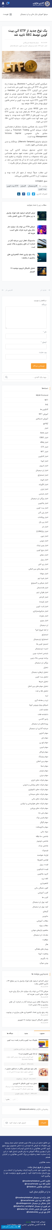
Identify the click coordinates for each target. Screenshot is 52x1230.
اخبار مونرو (44, 620)
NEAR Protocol (42, 395)
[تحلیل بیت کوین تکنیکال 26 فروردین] (42, 1086)
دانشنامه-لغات (43, 714)
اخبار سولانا (44, 573)
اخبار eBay (44, 442)
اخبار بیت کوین (23, 46)
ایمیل (43, 342)
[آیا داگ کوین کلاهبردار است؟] (42, 1057)
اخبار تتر (45, 526)
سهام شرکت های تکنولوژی (38, 789)
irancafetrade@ (31, 1183)
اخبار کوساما (43, 601)
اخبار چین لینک (42, 545)
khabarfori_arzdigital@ (24, 1206)
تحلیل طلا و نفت (41, 691)
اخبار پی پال (43, 522)
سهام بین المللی (42, 761)
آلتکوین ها (44, 409)
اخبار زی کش (43, 564)
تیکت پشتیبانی (21, 1170)
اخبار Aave (44, 432)
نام (44, 332)
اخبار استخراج (43, 475)
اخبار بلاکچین (43, 503)
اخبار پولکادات (43, 517)
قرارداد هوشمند (42, 855)
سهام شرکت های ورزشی (39, 808)
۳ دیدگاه (26, 1079)
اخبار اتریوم (44, 465)
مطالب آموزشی (42, 920)
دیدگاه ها (10, 1033)
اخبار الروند (44, 479)
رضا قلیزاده (19, 1079)
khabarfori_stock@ (25, 1209)
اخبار (46, 46)
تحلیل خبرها (43, 681)
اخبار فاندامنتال (14, 46)
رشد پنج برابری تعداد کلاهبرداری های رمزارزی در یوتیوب (27, 1012)
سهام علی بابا (43, 813)
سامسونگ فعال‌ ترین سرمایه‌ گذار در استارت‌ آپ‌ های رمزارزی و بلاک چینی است (28, 1003)
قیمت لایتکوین (42, 869)
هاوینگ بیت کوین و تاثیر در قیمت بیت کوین (22, 1040)
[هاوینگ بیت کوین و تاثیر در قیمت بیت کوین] (42, 1043)
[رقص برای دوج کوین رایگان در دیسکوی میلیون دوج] (42, 1072)
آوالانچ (45, 423)
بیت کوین (42, 189)
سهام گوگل (44, 822)
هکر (46, 944)
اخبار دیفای (44, 554)
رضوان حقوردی (19, 1094)
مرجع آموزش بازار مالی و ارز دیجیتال (34, 14)
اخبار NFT (44, 451)
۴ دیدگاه (23, 1064)
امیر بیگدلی (26, 43)
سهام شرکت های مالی (40, 798)
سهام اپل (44, 737)
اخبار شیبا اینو (43, 578)
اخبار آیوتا (44, 461)
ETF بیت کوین (12, 186)
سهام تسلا (44, 766)
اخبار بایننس (43, 493)
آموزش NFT (43, 414)
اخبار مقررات (43, 615)
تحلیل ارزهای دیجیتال (39, 672)
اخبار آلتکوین (43, 456)
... (19, 1064)
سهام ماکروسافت (42, 827)
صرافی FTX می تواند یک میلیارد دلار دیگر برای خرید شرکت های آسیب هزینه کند (28, 993)
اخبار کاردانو (43, 597)
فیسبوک (45, 850)
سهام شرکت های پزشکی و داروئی (35, 784)
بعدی (7, 1099)
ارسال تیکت (41, 1173)
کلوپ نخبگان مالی (41, 888)
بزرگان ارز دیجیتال (41, 662)
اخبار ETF (41, 46)
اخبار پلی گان (43, 512)
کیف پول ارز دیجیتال (40, 902)
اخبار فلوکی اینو (42, 592)
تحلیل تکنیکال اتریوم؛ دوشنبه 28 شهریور (33, 1019)
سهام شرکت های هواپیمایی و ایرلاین (34, 803)
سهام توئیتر (44, 770)
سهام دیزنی (44, 775)
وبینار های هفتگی (41, 949)
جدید (26, 1033)
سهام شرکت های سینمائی (38, 794)
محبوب (42, 1033)
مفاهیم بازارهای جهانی (39, 930)
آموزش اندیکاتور (42, 418)
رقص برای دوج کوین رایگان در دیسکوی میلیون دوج (20, 1068)
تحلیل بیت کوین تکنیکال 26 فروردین (25, 1083)
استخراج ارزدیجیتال (40, 639)
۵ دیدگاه (29, 1049)
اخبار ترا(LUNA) (42, 531)
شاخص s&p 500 (42, 836)
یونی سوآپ (44, 963)
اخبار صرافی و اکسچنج (39, 583)
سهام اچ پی (43, 742)
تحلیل (46, 667)
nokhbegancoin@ (23, 1203)
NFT (46, 400)
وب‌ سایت (42, 352)
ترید (46, 695)
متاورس (45, 916)
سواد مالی (44, 831)
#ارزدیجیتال (32, 186)
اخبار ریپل (44, 559)
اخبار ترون (44, 536)
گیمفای (45, 911)
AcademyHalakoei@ (31, 1181)
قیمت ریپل (44, 864)
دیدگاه (44, 304)
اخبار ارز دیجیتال (32, 46)
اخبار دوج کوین (42, 550)
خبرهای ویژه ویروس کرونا (38, 705)
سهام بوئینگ (43, 756)
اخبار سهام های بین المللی (38, 569)
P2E (46, 404)
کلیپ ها (45, 897)
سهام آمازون (43, 733)
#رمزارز (23, 186)
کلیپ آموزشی (43, 892)
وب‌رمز (28, 1221)
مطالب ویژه (43, 925)
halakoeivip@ (32, 1212)
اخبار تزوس (44, 540)
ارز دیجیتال (44, 625)
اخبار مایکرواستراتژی (40, 611)
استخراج (45, 634)
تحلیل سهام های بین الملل (38, 686)
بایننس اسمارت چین (40, 653)
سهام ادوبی (44, 747)
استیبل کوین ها (42, 644)
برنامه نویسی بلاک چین (39, 658)
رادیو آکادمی (43, 719)
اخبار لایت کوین (42, 606)
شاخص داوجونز (42, 841)
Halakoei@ (31, 1186)
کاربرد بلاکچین (43, 874)
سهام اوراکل (43, 752)
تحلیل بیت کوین (41, 676)
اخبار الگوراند (43, 484)
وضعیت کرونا (43, 953)
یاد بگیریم (44, 958)
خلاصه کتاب (43, 709)
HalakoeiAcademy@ (27, 1109)
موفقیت (45, 939)
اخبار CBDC (44, 437)
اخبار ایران (44, 489)
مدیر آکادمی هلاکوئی (19, 1049)
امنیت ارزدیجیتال (41, 648)
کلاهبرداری (44, 883)
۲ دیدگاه (27, 1094)
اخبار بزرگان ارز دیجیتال (39, 498)
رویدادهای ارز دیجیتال (40, 723)
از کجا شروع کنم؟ (41, 630)
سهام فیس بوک (42, 817)
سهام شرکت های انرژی (39, 780)
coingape (39, 181)
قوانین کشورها (42, 859)
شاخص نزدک (43, 845)
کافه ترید (44, 878)
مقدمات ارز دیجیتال (40, 935)
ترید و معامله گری (41, 700)
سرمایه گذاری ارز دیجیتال (38, 728)
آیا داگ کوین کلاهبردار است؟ (28, 1054)
